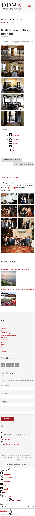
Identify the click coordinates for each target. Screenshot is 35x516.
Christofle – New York (12, 160)
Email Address (6, 410)
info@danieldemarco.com (11, 444)
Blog (2, 349)
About (3, 330)
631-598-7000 (6, 439)
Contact (4, 352)
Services (4, 337)
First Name (5, 385)
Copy (4, 511)
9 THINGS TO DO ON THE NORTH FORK (15, 269)
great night (12, 188)
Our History (5, 333)
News (3, 344)
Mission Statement (8, 335)
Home (2, 20)
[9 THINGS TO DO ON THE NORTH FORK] (8, 278)
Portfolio (11, 20)
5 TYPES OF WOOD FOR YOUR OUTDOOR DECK (17, 289)
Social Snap (16, 500)
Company (4, 402)
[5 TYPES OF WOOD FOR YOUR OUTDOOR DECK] (8, 299)
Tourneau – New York (23, 164)
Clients (4, 347)
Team (3, 342)
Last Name (5, 393)
